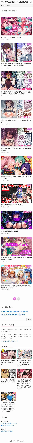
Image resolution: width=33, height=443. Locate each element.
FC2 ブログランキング (7, 425)
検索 (29, 319)
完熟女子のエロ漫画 (6, 431)
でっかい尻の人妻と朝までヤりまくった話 (13, 314)
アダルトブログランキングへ (9, 423)
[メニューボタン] (2, 2)
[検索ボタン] (31, 2)
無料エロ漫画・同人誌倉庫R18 (16, 2)
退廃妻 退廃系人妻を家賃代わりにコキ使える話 (14, 311)
